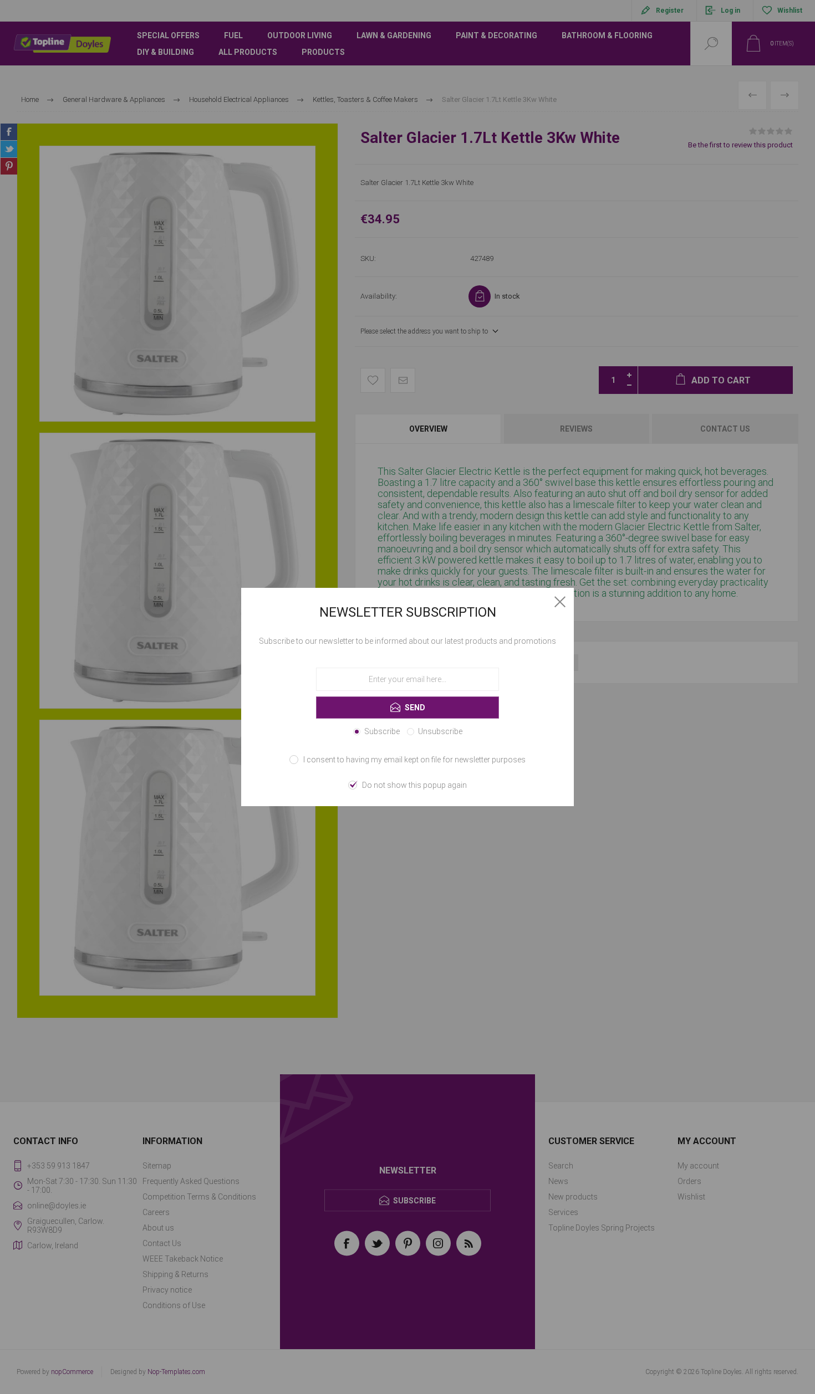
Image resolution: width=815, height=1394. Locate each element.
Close (560, 602)
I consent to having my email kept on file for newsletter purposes (414, 759)
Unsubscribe (440, 731)
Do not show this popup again (414, 785)
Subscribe (382, 731)
